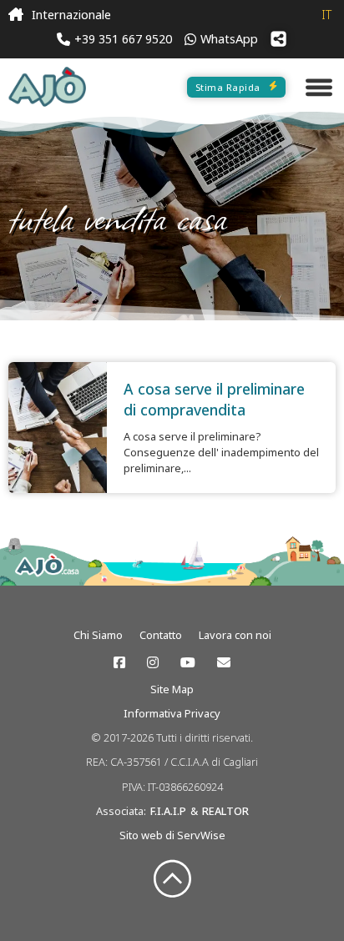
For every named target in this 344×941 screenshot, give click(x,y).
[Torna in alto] (172, 879)
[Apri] (319, 87)
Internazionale (71, 15)
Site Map (172, 689)
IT (326, 15)
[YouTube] (188, 662)
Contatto (160, 634)
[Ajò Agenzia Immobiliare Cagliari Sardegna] (47, 87)
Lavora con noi (235, 634)
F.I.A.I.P (168, 810)
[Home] (15, 15)
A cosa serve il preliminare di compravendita (214, 399)
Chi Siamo (98, 634)
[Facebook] (119, 662)
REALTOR (225, 810)
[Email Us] (224, 662)
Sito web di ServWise (172, 835)
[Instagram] (153, 662)
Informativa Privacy (172, 713)
